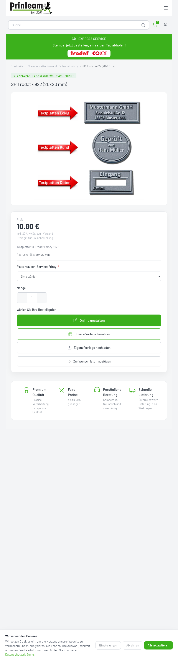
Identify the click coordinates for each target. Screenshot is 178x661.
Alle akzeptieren (158, 645)
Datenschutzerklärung (19, 654)
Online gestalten (92, 320)
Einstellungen (108, 645)
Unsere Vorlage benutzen (92, 334)
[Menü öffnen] (166, 8)
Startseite (17, 66)
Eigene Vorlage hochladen (92, 347)
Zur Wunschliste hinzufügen (92, 361)
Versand (48, 233)
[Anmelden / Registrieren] (165, 25)
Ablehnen (132, 645)
